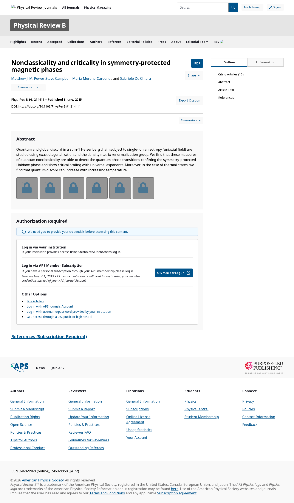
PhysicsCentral (196, 409)
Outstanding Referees (86, 447)
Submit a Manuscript (27, 409)
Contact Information (258, 416)
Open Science (21, 424)
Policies (248, 409)
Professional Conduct (27, 447)
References (226, 97)
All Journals (71, 7)
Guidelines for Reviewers (88, 440)
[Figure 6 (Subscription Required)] (143, 188)
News (40, 368)
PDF (197, 63)
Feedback (249, 424)
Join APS (58, 368)
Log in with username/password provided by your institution (69, 311)
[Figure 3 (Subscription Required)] (73, 188)
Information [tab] (265, 62)
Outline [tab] (229, 62)
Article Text (226, 90)
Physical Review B (40, 25)
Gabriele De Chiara (135, 78)
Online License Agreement (138, 419)
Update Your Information (88, 416)
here (174, 488)
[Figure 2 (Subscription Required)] (50, 188)
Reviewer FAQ (79, 432)
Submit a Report (81, 409)
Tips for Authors (23, 440)
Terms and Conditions (107, 493)
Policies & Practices (26, 432)
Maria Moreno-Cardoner (91, 78)
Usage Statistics (139, 429)
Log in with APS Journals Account (50, 306)
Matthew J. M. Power (27, 78)
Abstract (224, 82)
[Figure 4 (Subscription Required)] (97, 188)
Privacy (248, 401)
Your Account (136, 437)
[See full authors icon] (28, 87)
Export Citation (189, 100)
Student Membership (201, 416)
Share (192, 75)
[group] (107, 190)
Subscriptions (137, 409)
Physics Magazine (97, 7)
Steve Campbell (58, 78)
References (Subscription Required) (49, 336)
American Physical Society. (43, 480)
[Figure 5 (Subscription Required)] (120, 188)
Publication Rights (25, 416)
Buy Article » (35, 301)
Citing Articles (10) (231, 74)
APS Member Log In (170, 273)
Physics (190, 401)
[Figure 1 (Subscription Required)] (27, 188)
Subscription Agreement (177, 493)
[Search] (233, 7)
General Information (27, 401)
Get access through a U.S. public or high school (59, 317)
